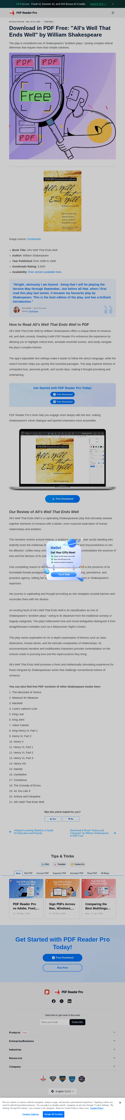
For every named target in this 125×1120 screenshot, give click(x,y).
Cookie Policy (96, 1108)
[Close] (120, 1102)
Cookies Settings (31, 1114)
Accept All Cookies (54, 1114)
